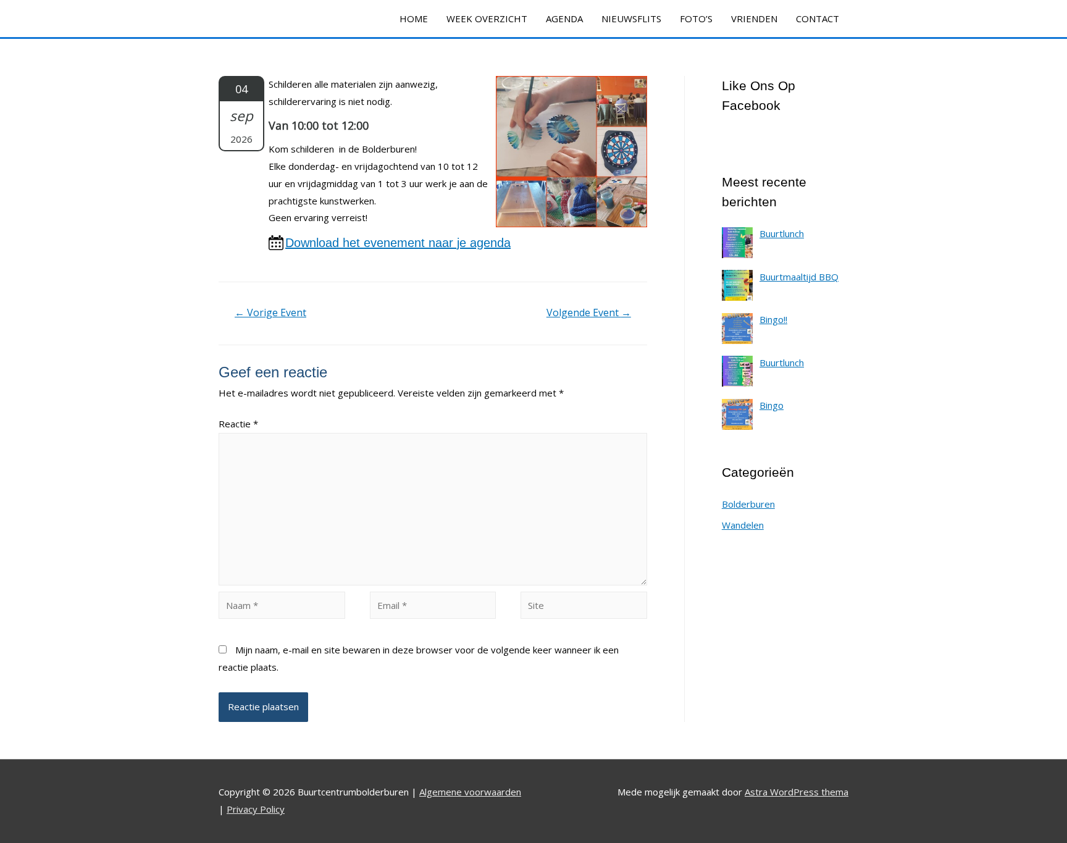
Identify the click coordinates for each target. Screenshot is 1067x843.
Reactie (238, 423)
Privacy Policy (256, 809)
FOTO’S (696, 18)
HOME (414, 18)
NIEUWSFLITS (631, 18)
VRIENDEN (754, 18)
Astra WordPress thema (796, 792)
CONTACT (817, 18)
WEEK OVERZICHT (486, 18)
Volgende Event (588, 312)
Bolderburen (748, 504)
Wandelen (743, 525)
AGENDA (564, 18)
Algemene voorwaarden (470, 792)
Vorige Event (270, 312)
